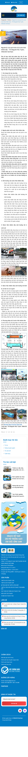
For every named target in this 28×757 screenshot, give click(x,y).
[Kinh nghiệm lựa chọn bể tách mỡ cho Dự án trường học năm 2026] (7, 478)
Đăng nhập (14, 2)
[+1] (14, 432)
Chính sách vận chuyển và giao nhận (10, 660)
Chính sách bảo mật (6, 664)
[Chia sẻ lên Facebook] (6, 432)
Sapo (10, 720)
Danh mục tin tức (10, 440)
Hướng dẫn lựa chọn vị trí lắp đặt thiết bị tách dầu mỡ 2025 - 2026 (18, 486)
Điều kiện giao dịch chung (7, 657)
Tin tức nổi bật (9, 462)
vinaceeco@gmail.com (9, 680)
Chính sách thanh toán (6, 662)
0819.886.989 (8, 682)
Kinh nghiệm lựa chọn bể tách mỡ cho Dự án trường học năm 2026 (18, 478)
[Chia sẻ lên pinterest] (11, 432)
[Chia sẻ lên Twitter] (9, 432)
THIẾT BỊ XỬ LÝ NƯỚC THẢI (7, 580)
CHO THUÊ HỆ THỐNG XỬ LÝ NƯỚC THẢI (10, 591)
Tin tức (6, 445)
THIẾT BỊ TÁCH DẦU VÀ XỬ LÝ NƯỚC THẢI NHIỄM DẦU (13, 588)
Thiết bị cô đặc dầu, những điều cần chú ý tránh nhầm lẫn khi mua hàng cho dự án (18, 469)
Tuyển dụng (7, 453)
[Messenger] (25, 711)
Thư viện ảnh (8, 450)
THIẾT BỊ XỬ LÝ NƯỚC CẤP (7, 582)
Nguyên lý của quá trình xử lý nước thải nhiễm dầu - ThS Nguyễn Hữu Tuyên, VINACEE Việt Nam (13, 50)
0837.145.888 (16, 682)
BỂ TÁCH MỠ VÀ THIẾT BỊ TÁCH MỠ (10, 585)
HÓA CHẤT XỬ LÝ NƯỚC (7, 593)
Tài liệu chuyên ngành (10, 448)
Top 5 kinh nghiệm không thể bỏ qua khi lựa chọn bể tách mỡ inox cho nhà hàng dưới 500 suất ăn (18, 495)
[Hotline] (20, 711)
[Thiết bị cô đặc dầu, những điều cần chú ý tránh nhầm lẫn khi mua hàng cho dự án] (7, 469)
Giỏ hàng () (21, 15)
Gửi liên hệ (14, 703)
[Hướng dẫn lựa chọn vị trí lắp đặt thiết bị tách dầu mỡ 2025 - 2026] (7, 486)
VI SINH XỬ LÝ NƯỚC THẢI (7, 595)
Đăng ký (8, 2)
